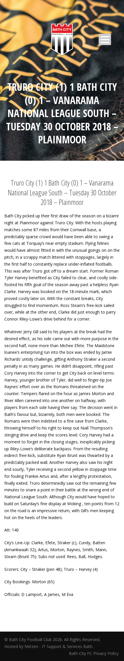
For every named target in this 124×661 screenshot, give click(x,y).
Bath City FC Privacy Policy (94, 653)
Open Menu (105, 39)
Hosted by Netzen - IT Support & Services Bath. (48, 646)
